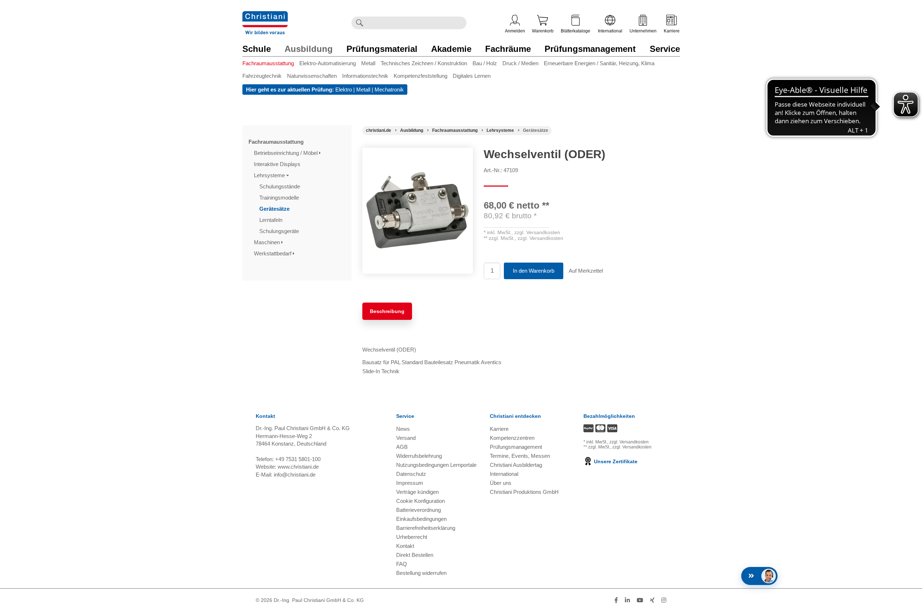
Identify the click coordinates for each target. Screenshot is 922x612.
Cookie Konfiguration (420, 501)
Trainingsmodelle (279, 198)
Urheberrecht (411, 537)
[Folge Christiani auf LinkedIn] (627, 600)
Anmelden (515, 30)
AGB (402, 447)
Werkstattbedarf (273, 253)
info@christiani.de (294, 475)
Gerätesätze (275, 209)
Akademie (451, 49)
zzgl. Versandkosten (537, 232)
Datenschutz (411, 474)
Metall (368, 63)
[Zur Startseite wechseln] (265, 16)
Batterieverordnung (418, 510)
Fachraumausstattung (268, 63)
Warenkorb (543, 30)
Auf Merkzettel (586, 271)
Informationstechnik (365, 76)
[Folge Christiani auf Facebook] (616, 600)
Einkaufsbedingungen (421, 519)
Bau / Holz (485, 63)
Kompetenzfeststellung (420, 76)
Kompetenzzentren (512, 438)
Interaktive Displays (278, 164)
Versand (406, 438)
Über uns (500, 483)
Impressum (409, 483)
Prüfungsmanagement (590, 49)
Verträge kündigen (417, 492)
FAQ (401, 564)
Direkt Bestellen (414, 555)
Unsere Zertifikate (614, 461)
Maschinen (267, 242)
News (403, 429)
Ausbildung (309, 49)
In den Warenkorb (533, 271)
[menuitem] (270, 64)
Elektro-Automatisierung (327, 63)
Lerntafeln (271, 220)
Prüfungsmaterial (381, 49)
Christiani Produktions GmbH (524, 492)
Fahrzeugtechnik (262, 76)
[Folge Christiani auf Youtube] (640, 600)
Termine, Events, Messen (520, 456)
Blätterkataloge (575, 30)
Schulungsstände (280, 186)
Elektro (343, 89)
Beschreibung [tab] (387, 311)
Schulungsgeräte (279, 231)
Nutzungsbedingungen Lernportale (436, 465)
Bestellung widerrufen (421, 573)
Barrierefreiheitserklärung (425, 528)
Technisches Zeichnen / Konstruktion (424, 63)
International (610, 30)
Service (665, 49)
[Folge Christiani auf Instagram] (663, 600)
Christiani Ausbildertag (516, 465)
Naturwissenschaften (312, 76)
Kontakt (405, 546)
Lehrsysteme (270, 175)
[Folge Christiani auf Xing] (652, 600)
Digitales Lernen (472, 76)
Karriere (672, 30)
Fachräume (508, 49)
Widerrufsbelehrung (419, 456)
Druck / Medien (520, 63)
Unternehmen (643, 30)
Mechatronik (389, 89)
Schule (256, 49)
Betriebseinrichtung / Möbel (286, 153)
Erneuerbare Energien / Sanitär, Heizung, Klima (599, 63)
